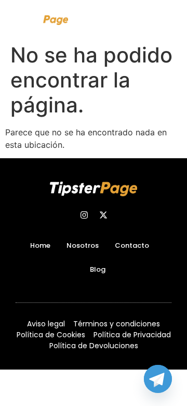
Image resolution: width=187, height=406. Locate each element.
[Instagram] (84, 215)
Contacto (132, 245)
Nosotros (82, 245)
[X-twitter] (103, 215)
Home (40, 245)
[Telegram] (158, 379)
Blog (97, 269)
